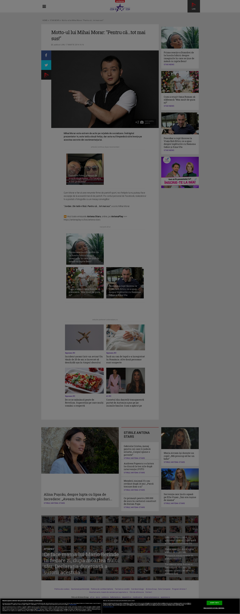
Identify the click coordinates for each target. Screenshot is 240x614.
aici (38, 609)
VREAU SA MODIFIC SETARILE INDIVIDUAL (214, 608)
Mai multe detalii (73, 604)
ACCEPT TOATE (214, 602)
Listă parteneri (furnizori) (108, 606)
